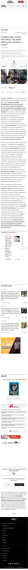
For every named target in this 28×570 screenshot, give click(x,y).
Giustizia (4, 30)
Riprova (14, 513)
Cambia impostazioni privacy (8, 528)
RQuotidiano (4, 47)
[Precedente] (2, 248)
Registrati (19, 484)
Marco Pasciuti (5, 332)
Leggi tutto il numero (14, 398)
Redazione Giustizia (8, 259)
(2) (19, 259)
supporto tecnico (7, 509)
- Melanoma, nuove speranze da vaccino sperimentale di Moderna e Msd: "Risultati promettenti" (13, 425)
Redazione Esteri (5, 302)
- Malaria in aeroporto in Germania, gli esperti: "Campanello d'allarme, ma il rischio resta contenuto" (13, 418)
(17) (26, 317)
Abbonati (20, 1)
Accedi (8, 484)
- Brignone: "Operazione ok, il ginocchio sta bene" (11, 409)
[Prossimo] (25, 248)
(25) (26, 302)
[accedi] (25, 2)
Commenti (5, 87)
